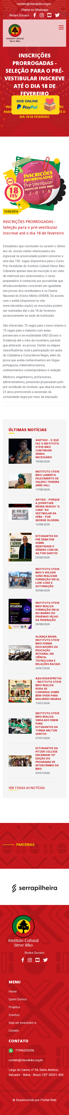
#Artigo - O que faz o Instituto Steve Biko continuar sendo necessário (47, 448)
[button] (45, 854)
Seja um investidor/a (22, 1023)
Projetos (14, 1007)
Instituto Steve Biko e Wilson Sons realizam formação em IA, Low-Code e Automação (47, 577)
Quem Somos (18, 999)
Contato (14, 1030)
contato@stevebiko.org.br (34, 4)
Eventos (14, 1015)
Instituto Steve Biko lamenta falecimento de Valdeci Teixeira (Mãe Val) (47, 478)
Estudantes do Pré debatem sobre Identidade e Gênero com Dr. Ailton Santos (47, 544)
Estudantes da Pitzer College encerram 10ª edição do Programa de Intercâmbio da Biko (47, 758)
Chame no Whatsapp (34, 10)
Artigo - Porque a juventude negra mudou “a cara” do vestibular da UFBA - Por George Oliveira (47, 510)
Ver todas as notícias (27, 788)
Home (13, 991)
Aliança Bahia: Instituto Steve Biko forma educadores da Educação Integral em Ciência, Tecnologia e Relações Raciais (47, 650)
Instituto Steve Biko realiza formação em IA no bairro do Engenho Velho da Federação (47, 611)
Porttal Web (48, 1100)
